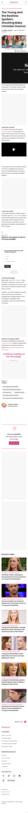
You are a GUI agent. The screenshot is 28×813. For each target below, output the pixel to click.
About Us (4, 755)
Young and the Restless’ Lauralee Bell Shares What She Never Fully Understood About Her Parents (13, 629)
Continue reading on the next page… (14, 355)
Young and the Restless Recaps (11, 573)
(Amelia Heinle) (17, 215)
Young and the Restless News (10, 625)
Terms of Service (6, 791)
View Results (14, 271)
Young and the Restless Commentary (12, 599)
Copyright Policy (5, 794)
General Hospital (6, 738)
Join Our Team (6, 758)
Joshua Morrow (6, 392)
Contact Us (5, 766)
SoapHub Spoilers (19, 392)
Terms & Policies (6, 764)
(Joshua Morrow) (7, 343)
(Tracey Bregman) (7, 131)
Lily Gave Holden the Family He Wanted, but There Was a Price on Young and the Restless (14, 603)
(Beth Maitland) (17, 280)
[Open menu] (2, 2)
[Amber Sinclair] (5, 405)
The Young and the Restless (10, 386)
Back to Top (19, 722)
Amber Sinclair (7, 30)
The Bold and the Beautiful (9, 743)
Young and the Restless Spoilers (11, 389)
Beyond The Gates (7, 746)
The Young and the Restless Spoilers (12, 398)
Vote (7, 266)
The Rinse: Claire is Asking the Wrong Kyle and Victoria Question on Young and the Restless (14, 577)
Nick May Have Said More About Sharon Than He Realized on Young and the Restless (13, 708)
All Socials (11, 780)
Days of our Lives (6, 735)
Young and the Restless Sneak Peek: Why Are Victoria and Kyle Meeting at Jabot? (13, 656)
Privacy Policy (5, 789)
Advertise (4, 761)
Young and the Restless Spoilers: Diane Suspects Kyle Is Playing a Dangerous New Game (13, 682)
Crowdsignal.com (14, 273)
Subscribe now (14, 443)
